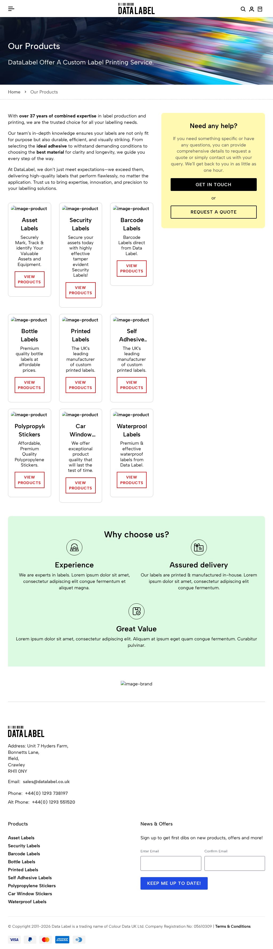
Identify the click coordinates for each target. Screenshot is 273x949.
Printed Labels (80, 335)
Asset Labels (29, 224)
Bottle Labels (29, 335)
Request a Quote (214, 212)
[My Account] (251, 10)
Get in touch (213, 184)
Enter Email (149, 851)
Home (14, 92)
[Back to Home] (26, 731)
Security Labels (81, 224)
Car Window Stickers (81, 431)
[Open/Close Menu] (11, 8)
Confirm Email (215, 851)
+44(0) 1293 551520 (53, 802)
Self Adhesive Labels (131, 336)
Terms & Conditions (233, 926)
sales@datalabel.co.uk (46, 781)
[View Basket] (260, 10)
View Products (29, 279)
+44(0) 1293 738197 (46, 793)
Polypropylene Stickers (30, 430)
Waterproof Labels (132, 430)
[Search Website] (243, 10)
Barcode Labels (132, 224)
